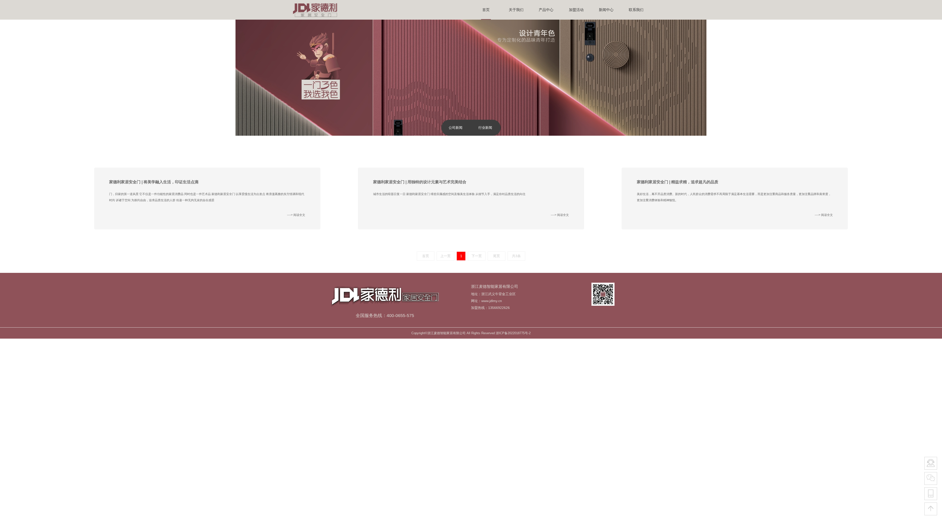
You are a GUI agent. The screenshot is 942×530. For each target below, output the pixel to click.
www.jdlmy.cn (491, 301)
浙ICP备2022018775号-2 (513, 333)
